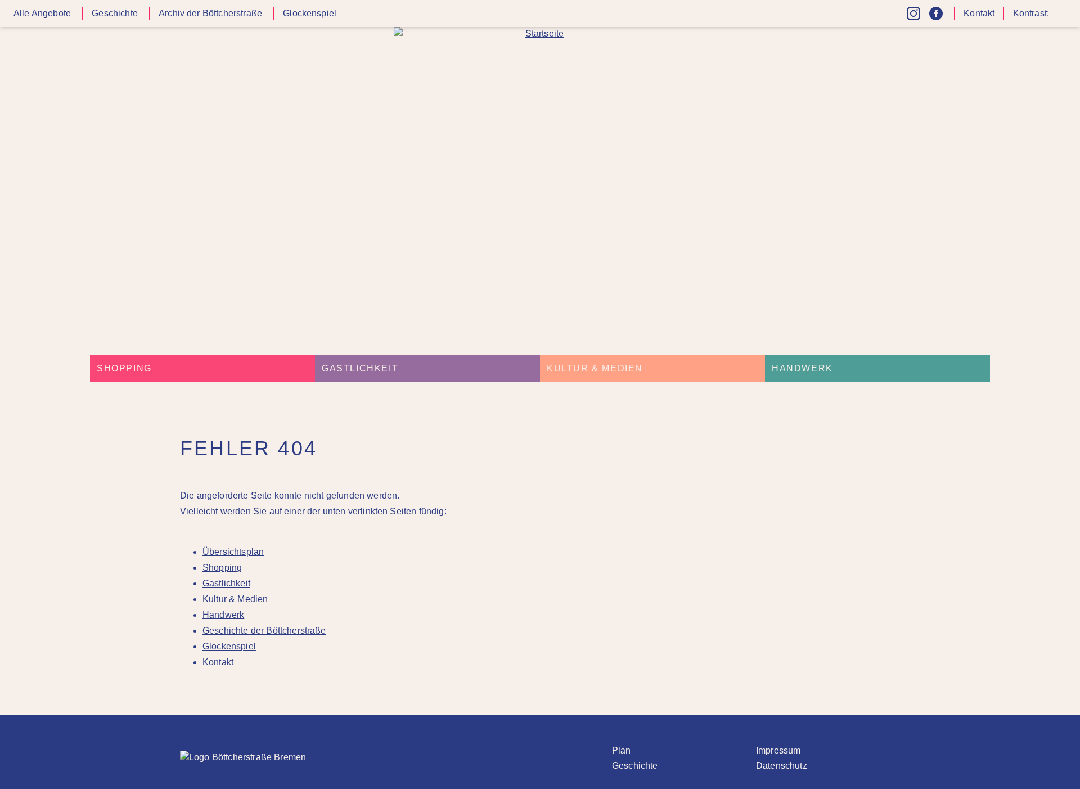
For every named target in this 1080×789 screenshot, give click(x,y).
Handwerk (802, 368)
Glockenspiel (309, 13)
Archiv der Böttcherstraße (210, 13)
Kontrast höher (1059, 17)
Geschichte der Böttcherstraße (264, 630)
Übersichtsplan (233, 552)
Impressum (778, 750)
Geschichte (115, 13)
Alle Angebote (42, 13)
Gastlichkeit (360, 368)
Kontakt (979, 13)
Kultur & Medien (595, 368)
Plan (621, 750)
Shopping (124, 368)
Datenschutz (781, 765)
